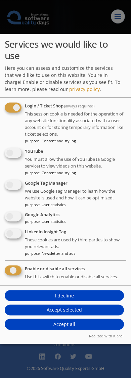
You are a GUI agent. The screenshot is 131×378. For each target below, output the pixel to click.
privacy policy (84, 89)
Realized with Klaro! (106, 336)
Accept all (64, 324)
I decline (64, 295)
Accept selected (64, 310)
